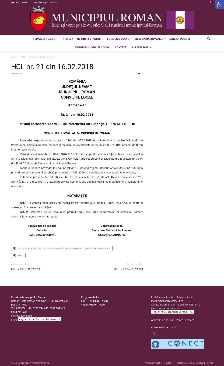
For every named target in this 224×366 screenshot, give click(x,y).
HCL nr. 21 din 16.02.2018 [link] (52, 66)
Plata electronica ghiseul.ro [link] (167, 301)
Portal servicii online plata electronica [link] (173, 297)
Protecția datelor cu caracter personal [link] (194, 362)
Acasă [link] (14, 56)
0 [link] (142, 73)
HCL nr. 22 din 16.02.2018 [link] (128, 269)
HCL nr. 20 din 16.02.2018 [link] (25, 269)
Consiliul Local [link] (118, 39)
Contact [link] (120, 47)
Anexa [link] (20, 255)
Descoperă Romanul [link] (149, 39)
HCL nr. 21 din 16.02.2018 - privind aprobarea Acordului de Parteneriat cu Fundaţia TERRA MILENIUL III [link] (64, 248)
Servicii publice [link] (180, 39)
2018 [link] (22, 56)
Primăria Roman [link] (44, 39)
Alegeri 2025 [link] (140, 47)
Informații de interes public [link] (81, 39)
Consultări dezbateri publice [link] (159, 362)
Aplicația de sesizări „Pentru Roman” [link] (172, 320)
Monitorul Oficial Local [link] (92, 47)
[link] (219, 4)
